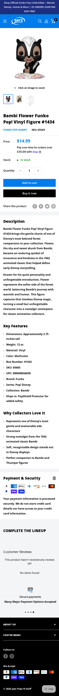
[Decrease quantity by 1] (20, 170)
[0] (53, 21)
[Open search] (40, 21)
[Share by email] (53, 206)
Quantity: (9, 170)
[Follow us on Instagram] (12, 656)
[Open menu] (5, 21)
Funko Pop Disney (15, 129)
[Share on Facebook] (34, 206)
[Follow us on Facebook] (5, 656)
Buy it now (29, 193)
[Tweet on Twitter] (47, 206)
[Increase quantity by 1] (38, 170)
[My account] (46, 21)
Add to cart (29, 183)
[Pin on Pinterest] (41, 206)
